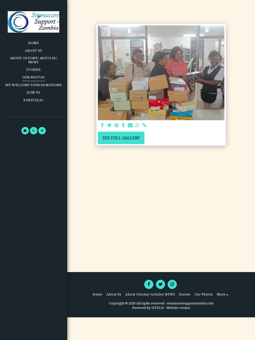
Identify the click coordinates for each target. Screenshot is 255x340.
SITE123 (157, 307)
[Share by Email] (130, 125)
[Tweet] (109, 125)
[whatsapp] (137, 125)
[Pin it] (116, 125)
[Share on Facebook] (102, 125)
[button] (25, 130)
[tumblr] (123, 125)
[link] (144, 125)
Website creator (178, 307)
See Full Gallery (121, 138)
